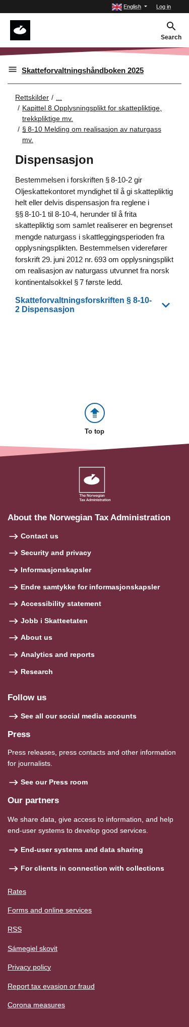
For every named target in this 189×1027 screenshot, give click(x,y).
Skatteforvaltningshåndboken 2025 (83, 70)
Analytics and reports (58, 654)
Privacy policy (29, 967)
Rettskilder (32, 97)
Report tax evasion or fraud (51, 986)
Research (37, 672)
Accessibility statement (61, 603)
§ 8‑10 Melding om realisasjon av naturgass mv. (91, 134)
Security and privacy (56, 553)
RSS (15, 929)
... (59, 97)
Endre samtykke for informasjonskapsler (90, 587)
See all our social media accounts (79, 716)
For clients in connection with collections (92, 868)
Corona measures (36, 1005)
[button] (129, 7)
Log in (163, 7)
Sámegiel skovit (32, 948)
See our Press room (54, 782)
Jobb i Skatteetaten (54, 621)
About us (36, 637)
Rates (17, 891)
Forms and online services (50, 910)
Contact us (39, 536)
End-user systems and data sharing (82, 849)
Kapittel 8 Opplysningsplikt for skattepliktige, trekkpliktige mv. (92, 113)
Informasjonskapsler (56, 570)
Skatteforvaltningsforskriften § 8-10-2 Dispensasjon (83, 305)
